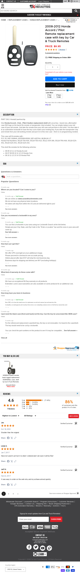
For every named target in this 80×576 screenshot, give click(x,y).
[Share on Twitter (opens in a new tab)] (12, 438)
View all (4, 338)
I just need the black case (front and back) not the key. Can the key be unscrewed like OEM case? (39, 314)
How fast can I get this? (10, 244)
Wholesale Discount (14, 502)
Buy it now (60, 85)
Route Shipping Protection (59, 504)
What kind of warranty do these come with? (18, 272)
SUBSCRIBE (56, 519)
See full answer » (12, 232)
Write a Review (74, 416)
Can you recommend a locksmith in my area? (19, 215)
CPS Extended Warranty (24, 506)
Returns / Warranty (43, 506)
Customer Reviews (66, 502)
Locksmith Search (31, 502)
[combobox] (36, 11)
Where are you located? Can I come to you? (18, 190)
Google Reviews (16, 504)
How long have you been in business (15, 293)
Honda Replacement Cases (42, 20)
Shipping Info (41, 504)
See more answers (11, 209)
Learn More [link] (49, 92)
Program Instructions (48, 502)
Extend (56, 506)
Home (3, 20)
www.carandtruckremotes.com (30, 199)
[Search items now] (76, 11)
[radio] (40, 400)
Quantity (48, 63)
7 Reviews (61, 49)
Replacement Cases (18, 20)
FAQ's (63, 506)
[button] (6, 206)
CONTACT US (11, 1)
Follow (3, 192)
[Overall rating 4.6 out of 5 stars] (51, 50)
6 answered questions (52, 53)
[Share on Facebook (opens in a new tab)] (8, 438)
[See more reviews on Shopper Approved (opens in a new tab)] (15, 438)
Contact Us (29, 504)
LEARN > (42, 554)
